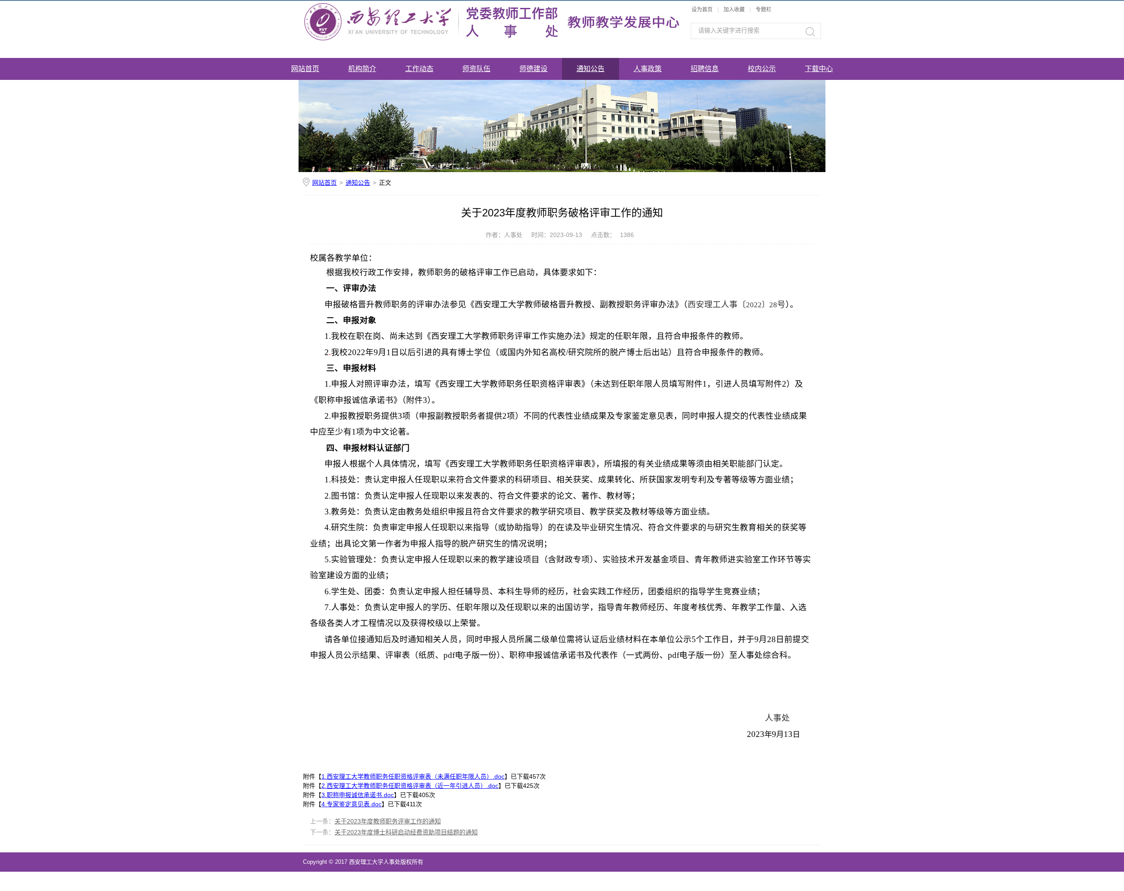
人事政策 (648, 68)
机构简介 (362, 68)
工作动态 (419, 68)
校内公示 (762, 68)
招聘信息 (705, 68)
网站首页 (305, 68)
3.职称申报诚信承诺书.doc (357, 794)
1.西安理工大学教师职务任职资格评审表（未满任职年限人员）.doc (412, 776)
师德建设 (533, 68)
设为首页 (702, 10)
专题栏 (763, 10)
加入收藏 (734, 10)
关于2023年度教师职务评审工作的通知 (388, 821)
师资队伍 (476, 68)
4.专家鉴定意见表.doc (351, 804)
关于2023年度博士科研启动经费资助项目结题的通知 (406, 832)
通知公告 (590, 68)
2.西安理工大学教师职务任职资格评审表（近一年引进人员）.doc (409, 785)
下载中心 (819, 68)
